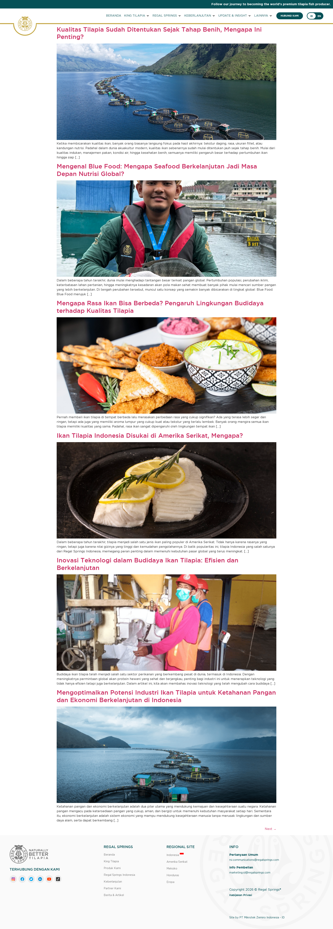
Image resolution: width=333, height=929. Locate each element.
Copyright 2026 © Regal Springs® (255, 889)
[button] (137, 16)
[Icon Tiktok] (58, 879)
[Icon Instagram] (13, 879)
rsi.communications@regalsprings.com (254, 860)
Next (270, 829)
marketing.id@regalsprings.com (249, 872)
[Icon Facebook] (22, 879)
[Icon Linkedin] (40, 879)
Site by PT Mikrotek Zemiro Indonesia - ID (257, 917)
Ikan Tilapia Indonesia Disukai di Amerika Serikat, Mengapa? (150, 435)
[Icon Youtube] (49, 879)
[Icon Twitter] (31, 879)
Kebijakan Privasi (240, 895)
